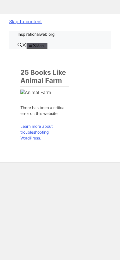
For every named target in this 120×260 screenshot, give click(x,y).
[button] (22, 45)
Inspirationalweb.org (36, 34)
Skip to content (25, 21)
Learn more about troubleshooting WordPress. (36, 132)
